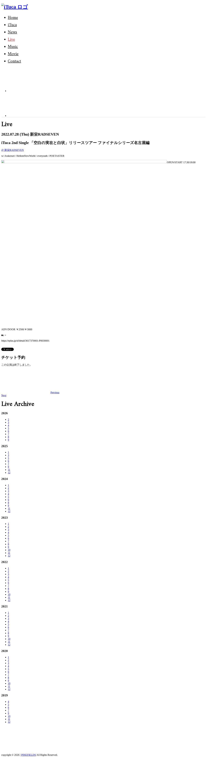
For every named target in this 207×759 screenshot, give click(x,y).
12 (9, 472)
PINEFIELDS (28, 755)
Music (13, 46)
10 (9, 550)
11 (9, 469)
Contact (14, 61)
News (12, 32)
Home (13, 17)
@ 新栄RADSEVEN (12, 150)
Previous (54, 392)
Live (11, 39)
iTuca (12, 25)
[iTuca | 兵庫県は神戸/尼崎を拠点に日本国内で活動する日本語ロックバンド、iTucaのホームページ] (14, 7)
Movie (13, 54)
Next (3, 395)
